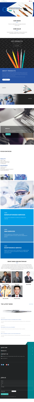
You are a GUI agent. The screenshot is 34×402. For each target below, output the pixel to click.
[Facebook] (1, 364)
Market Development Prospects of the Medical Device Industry (11, 319)
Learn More (17, 45)
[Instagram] (8, 364)
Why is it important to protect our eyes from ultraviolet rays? (11, 333)
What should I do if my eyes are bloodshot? (8, 327)
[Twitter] (5, 364)
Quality (6, 79)
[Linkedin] (3, 364)
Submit (4, 394)
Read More (10, 10)
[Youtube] (6, 364)
